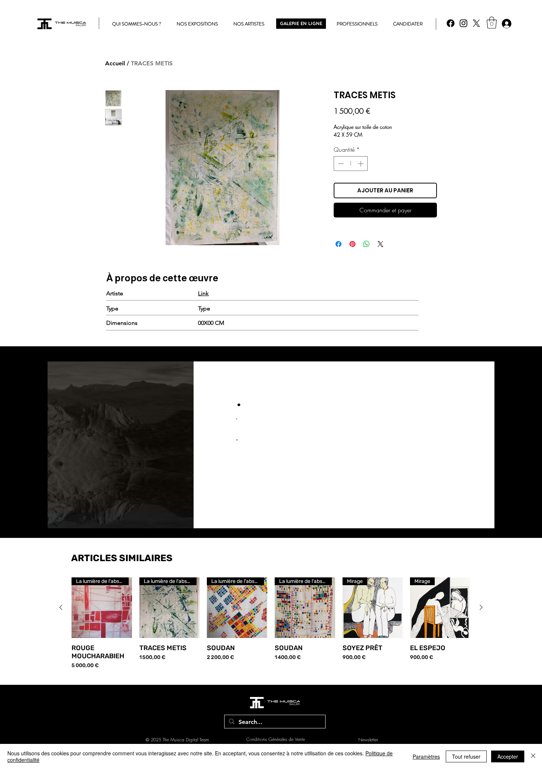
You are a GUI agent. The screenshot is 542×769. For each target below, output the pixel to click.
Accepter (507, 756)
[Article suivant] (481, 607)
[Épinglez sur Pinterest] (352, 244)
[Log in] (506, 24)
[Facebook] (450, 23)
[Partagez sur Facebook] (338, 244)
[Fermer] (533, 756)
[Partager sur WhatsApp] (366, 244)
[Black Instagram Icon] (463, 23)
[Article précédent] (60, 607)
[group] (271, 623)
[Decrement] (340, 164)
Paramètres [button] (426, 756)
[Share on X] (380, 244)
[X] (476, 23)
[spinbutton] (350, 164)
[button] (492, 22)
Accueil (115, 63)
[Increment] (361, 164)
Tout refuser (466, 756)
